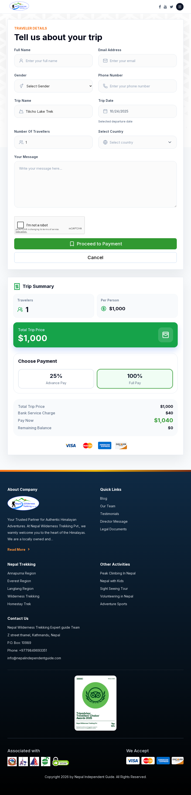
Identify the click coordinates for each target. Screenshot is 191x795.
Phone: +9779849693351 (27, 650)
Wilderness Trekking (23, 596)
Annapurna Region (21, 573)
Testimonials (109, 514)
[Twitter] (171, 7)
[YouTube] (165, 7)
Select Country (110, 131)
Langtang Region (20, 588)
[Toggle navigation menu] (180, 6)
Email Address (109, 50)
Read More (16, 549)
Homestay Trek (19, 604)
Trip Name (22, 100)
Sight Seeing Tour (114, 588)
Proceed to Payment (99, 244)
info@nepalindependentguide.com (34, 658)
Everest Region (19, 581)
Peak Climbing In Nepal (118, 573)
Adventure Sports (113, 604)
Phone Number (110, 75)
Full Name (22, 50)
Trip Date (105, 100)
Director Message (114, 521)
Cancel (95, 257)
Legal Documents (113, 529)
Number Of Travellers (32, 131)
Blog (103, 498)
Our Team (107, 506)
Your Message (26, 157)
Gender (20, 75)
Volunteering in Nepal (116, 596)
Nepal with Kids (112, 581)
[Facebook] (160, 7)
